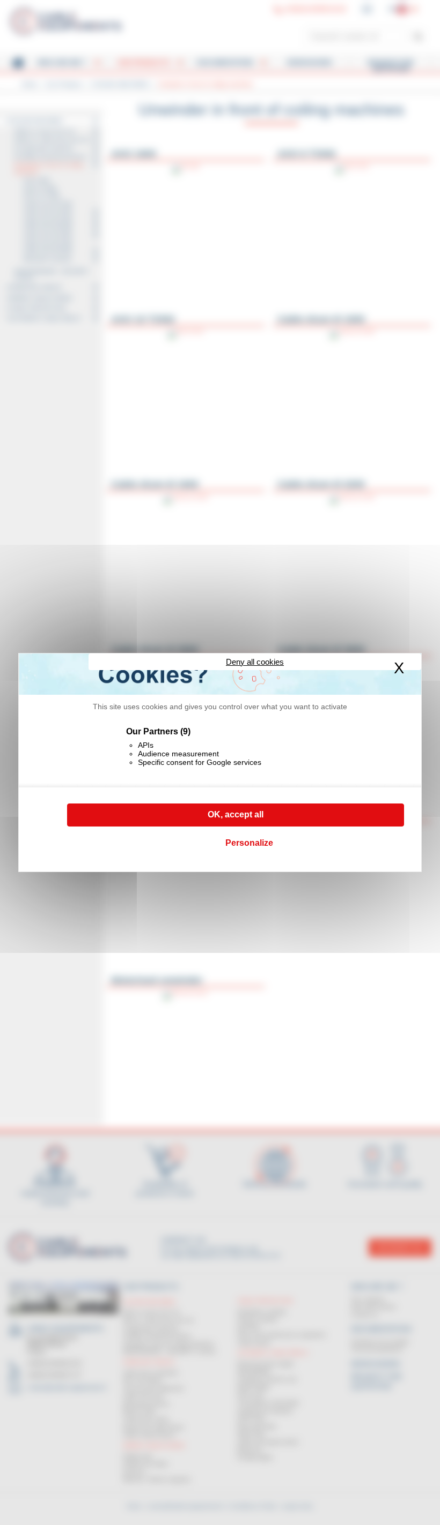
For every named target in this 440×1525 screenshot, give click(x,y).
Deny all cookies (255, 661)
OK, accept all (235, 814)
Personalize (249, 842)
